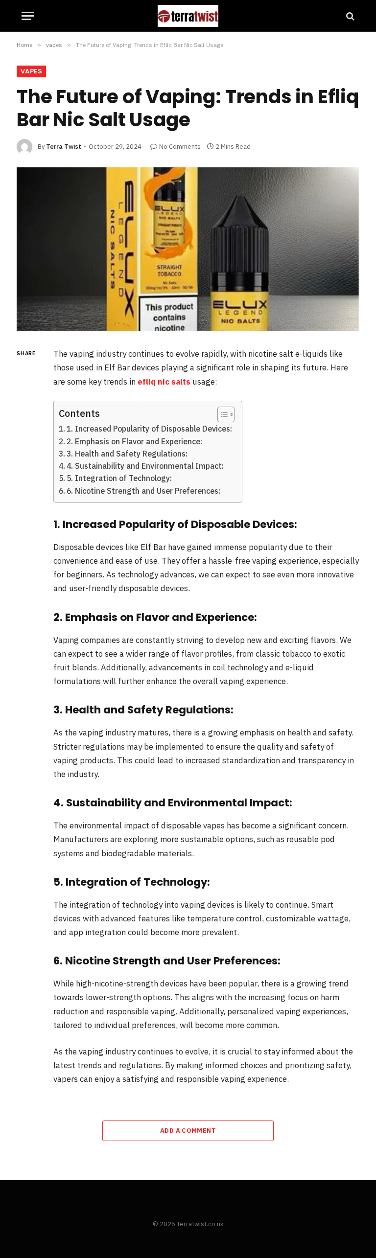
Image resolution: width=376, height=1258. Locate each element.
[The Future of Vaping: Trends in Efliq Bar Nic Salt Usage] (188, 249)
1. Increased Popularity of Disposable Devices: (149, 429)
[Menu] (28, 16)
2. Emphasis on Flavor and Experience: (134, 441)
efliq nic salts (164, 381)
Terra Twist (63, 146)
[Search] (349, 16)
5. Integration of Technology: (119, 478)
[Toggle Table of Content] (221, 414)
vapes (31, 71)
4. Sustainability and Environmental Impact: (145, 466)
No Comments (180, 146)
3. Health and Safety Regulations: (127, 453)
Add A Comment (188, 1130)
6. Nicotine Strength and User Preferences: (143, 491)
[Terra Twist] (188, 16)
